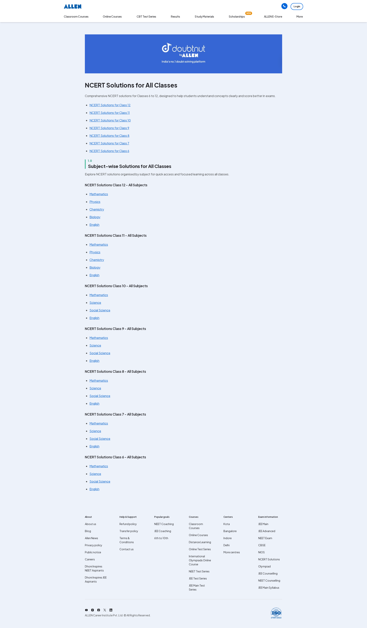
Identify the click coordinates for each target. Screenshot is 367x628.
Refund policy (128, 524)
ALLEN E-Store (273, 16)
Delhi (226, 545)
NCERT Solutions (269, 559)
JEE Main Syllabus (268, 587)
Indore (227, 538)
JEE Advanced (266, 531)
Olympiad (264, 566)
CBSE (262, 545)
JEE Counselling (268, 573)
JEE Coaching (162, 531)
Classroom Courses (76, 16)
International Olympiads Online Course (200, 560)
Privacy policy (93, 545)
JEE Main (263, 524)
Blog (88, 531)
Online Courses (198, 535)
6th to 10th (161, 538)
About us (90, 524)
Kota (226, 524)
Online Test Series (200, 549)
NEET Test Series (199, 571)
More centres (231, 552)
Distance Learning (200, 542)
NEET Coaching (164, 524)
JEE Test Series (198, 578)
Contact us (126, 549)
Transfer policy (128, 531)
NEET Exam (265, 538)
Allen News (91, 538)
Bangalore (230, 531)
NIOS (261, 552)
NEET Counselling (269, 580)
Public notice (93, 552)
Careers (90, 559)
